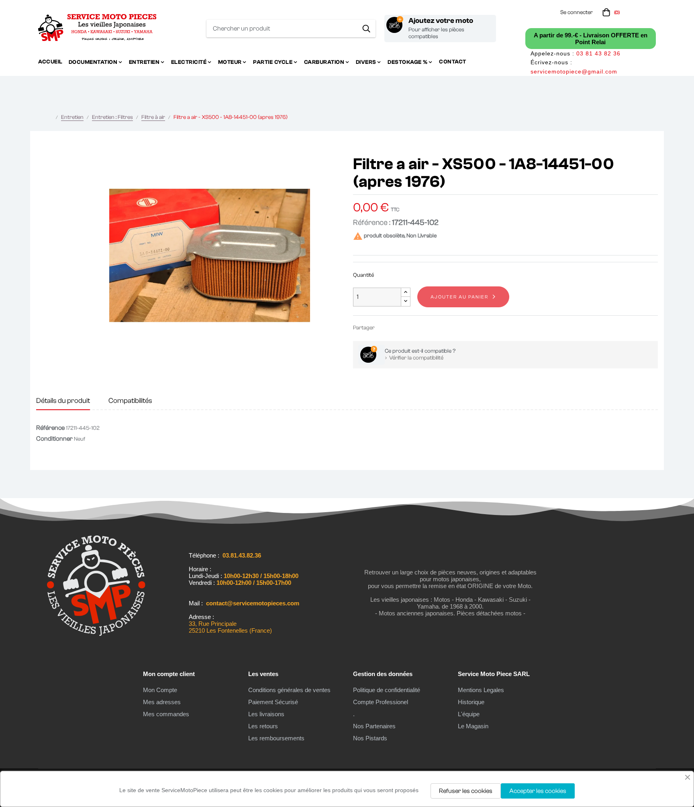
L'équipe (469, 714)
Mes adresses (162, 702)
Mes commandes (166, 714)
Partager (384, 327)
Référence (50, 427)
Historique (471, 702)
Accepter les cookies (537, 791)
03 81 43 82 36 (598, 53)
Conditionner (54, 438)
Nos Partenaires (374, 726)
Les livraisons (266, 714)
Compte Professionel (380, 702)
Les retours (263, 726)
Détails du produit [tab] (63, 400)
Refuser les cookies (465, 791)
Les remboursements (276, 738)
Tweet (396, 327)
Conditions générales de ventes (289, 689)
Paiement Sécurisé (273, 702)
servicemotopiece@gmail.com (574, 71)
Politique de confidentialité (386, 689)
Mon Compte (160, 689)
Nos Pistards (370, 738)
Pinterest (408, 327)
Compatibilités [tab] (130, 400)
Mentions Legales (481, 689)
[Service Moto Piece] (96, 634)
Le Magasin (473, 726)
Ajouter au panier (459, 297)
